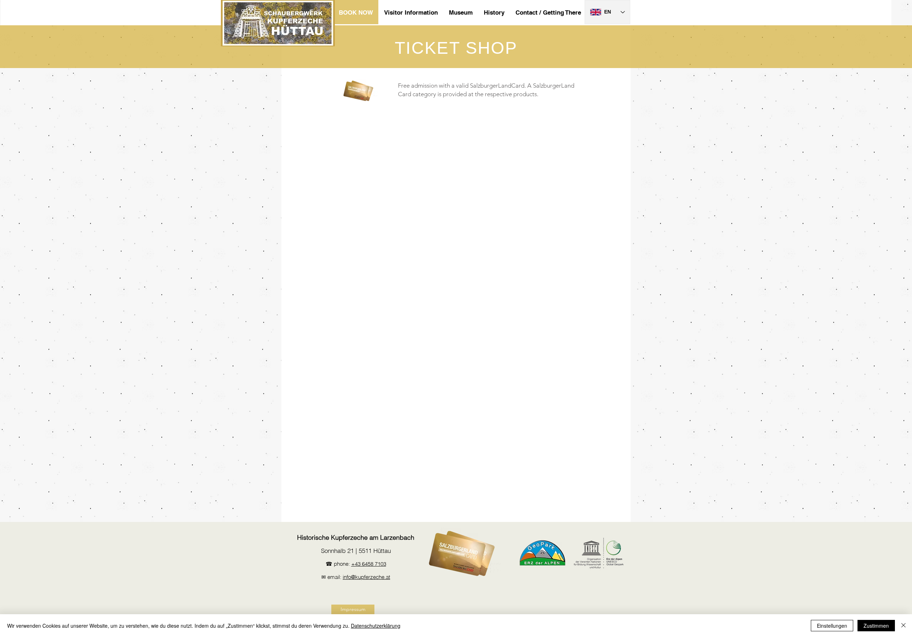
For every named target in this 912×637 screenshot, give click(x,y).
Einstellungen (832, 625)
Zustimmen (876, 625)
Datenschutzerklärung (375, 625)
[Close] (903, 625)
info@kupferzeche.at (366, 577)
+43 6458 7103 (368, 563)
